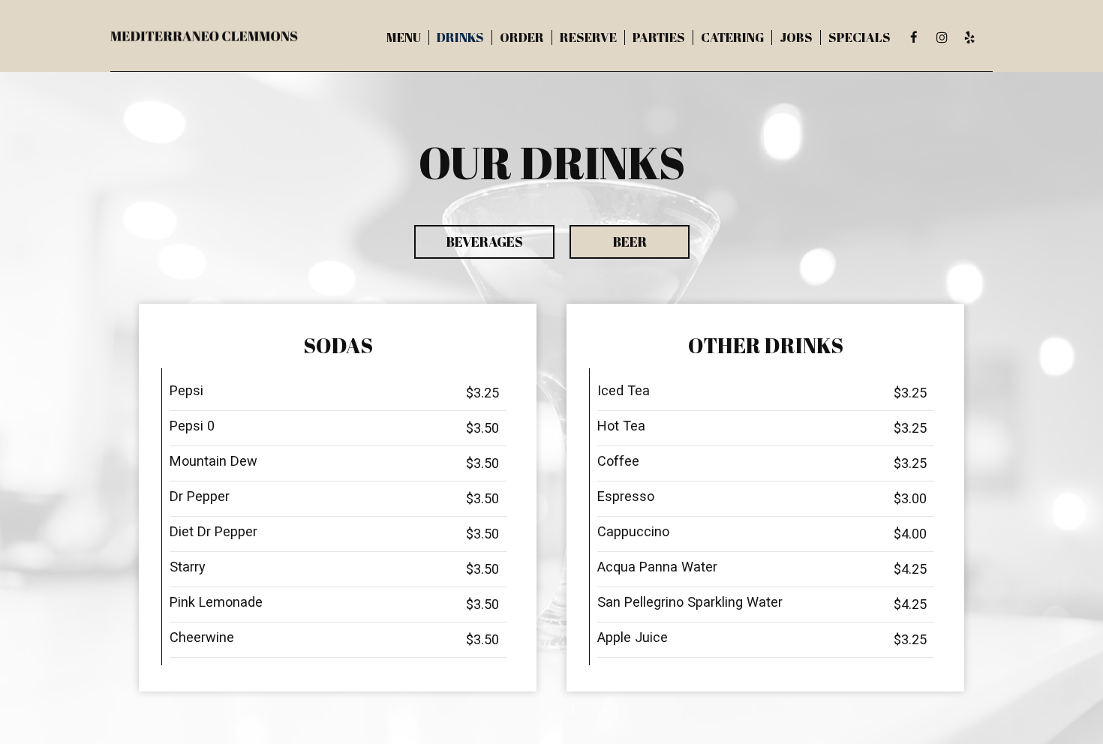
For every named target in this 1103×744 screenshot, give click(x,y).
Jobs (796, 37)
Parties (659, 37)
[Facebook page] (914, 38)
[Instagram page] (942, 38)
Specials (859, 37)
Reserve (588, 37)
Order (522, 37)
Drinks (460, 37)
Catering (732, 37)
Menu (403, 37)
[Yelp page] (969, 38)
